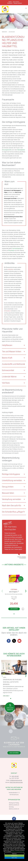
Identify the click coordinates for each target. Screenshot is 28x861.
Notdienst (9, 3)
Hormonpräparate (17, 248)
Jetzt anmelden (14, 753)
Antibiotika (11, 269)
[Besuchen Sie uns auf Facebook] (14, 819)
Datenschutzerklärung (18, 851)
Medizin (4, 32)
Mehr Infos (14, 857)
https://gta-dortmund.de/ (16, 782)
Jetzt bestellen (14, 609)
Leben (4, 677)
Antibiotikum (7, 311)
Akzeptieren (14, 855)
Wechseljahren (21, 149)
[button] (26, 590)
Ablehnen (14, 853)
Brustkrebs (11, 250)
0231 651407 (16, 1)
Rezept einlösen (18, 3)
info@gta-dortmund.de (16, 780)
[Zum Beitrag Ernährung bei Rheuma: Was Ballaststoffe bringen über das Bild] (14, 667)
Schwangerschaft (6, 149)
